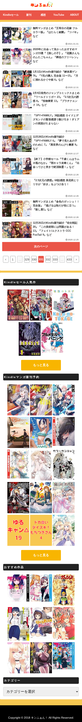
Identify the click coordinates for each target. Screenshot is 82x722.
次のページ (41, 246)
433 (69, 259)
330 (34, 259)
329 (26, 259)
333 (55, 259)
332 (48, 259)
